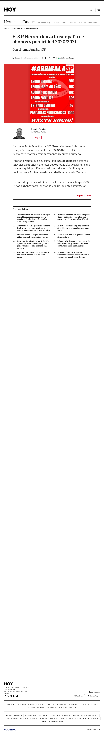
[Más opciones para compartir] (53, 57)
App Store (79, 696)
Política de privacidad (90, 704)
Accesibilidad (42, 704)
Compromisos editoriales (54, 707)
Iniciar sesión (91, 10)
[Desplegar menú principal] (98, 10)
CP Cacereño (43, 718)
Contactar (10, 704)
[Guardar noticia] (16, 58)
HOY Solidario (66, 716)
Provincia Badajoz (17, 29)
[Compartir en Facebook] (45, 57)
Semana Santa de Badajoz (51, 716)
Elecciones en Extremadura (89, 716)
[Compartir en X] (49, 57)
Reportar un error (84, 196)
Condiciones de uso (74, 704)
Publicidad (31, 707)
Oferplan (64, 718)
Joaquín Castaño (38, 129)
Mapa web (40, 707)
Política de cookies (70, 707)
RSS (84, 718)
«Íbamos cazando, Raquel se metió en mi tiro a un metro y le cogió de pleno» (33, 236)
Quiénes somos (21, 704)
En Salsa (76, 716)
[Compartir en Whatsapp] (41, 57)
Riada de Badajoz (93, 718)
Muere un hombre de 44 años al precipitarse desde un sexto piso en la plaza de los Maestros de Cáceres (73, 254)
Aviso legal (31, 704)
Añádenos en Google (67, 58)
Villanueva (82, 23)
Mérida (64, 23)
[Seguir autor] (36, 137)
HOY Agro (9, 716)
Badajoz (56, 23)
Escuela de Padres (75, 718)
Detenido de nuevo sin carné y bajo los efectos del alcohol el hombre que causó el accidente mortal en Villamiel (73, 217)
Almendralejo (92, 23)
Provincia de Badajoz (44, 23)
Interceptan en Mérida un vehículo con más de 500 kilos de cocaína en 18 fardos (33, 254)
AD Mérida (33, 718)
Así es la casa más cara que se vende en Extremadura (73, 236)
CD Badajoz (24, 718)
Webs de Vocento (92, 729)
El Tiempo (44, 721)
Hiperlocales (18, 716)
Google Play (94, 696)
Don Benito (72, 23)
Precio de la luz (54, 718)
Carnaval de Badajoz (11, 718)
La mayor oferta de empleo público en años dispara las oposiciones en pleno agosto (73, 228)
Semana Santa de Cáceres (33, 716)
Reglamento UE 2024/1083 (57, 704)
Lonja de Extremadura (56, 721)
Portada (6, 29)
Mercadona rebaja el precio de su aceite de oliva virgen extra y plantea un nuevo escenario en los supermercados (33, 228)
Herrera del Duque (19, 21)
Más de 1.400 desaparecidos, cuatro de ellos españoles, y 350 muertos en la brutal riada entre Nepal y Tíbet (73, 243)
